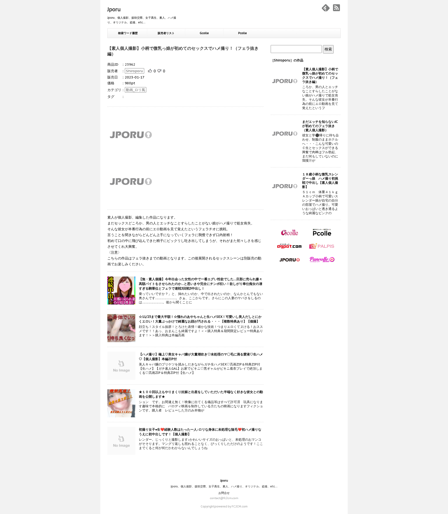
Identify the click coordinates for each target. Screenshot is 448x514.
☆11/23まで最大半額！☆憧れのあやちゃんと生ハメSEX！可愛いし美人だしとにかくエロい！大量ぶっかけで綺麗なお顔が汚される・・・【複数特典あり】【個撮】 (200, 319)
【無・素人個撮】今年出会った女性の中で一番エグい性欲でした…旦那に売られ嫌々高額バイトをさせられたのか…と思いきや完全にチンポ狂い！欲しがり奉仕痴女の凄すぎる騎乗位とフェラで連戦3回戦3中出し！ (200, 284)
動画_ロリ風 (135, 90)
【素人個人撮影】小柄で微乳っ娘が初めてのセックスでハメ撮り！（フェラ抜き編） (320, 75)
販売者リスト (166, 33)
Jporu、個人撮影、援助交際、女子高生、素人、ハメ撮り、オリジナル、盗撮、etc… (224, 486)
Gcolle (204, 33)
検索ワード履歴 (128, 33)
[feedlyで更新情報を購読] (326, 8)
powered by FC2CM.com (231, 506)
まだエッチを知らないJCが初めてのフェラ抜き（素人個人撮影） (320, 126)
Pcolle (242, 33)
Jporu (114, 9)
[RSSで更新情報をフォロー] (336, 8)
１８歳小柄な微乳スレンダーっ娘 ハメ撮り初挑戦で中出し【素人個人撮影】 (320, 180)
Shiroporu (134, 71)
